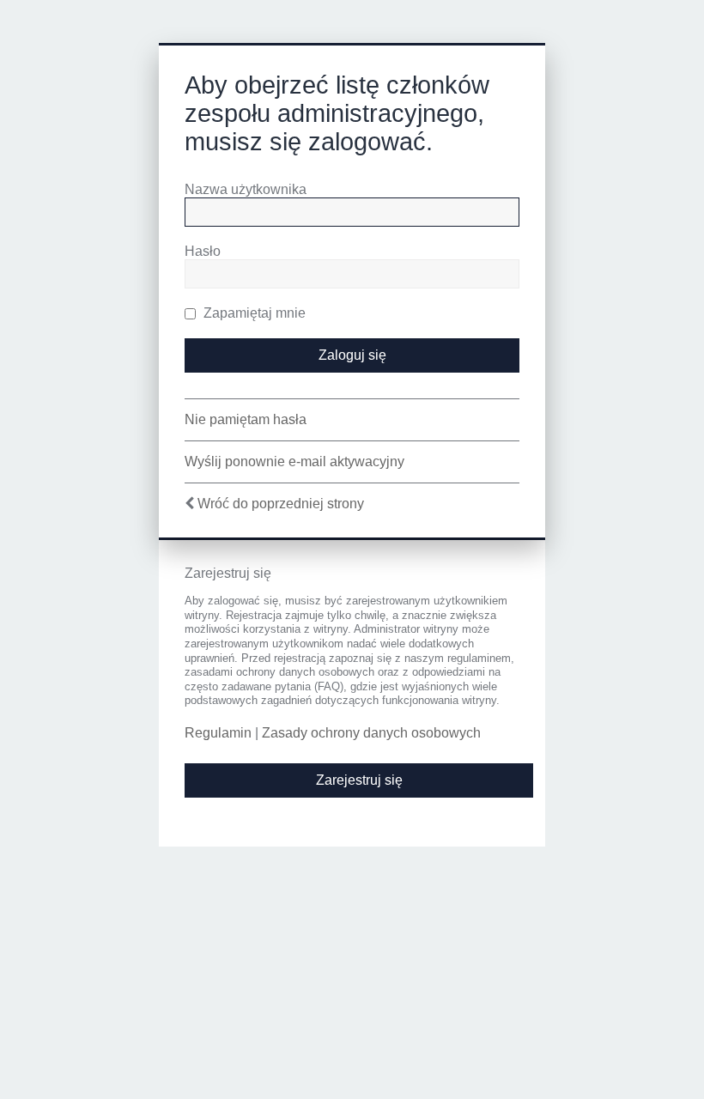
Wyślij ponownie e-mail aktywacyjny (294, 461)
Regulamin (218, 733)
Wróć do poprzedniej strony (280, 503)
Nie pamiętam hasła (245, 419)
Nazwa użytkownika (245, 189)
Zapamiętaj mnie (253, 313)
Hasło (203, 251)
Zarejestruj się (359, 780)
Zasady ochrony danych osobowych (371, 733)
